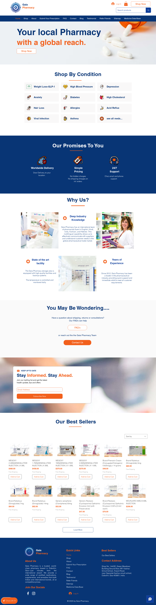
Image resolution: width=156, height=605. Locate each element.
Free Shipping (13, 472)
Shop (68, 558)
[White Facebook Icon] (28, 593)
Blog (68, 574)
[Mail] (18, 370)
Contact (69, 571)
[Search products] (148, 10)
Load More (78, 530)
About (68, 561)
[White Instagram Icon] (34, 593)
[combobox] (136, 436)
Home (68, 555)
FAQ (68, 568)
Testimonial (70, 577)
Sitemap (69, 584)
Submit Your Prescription (76, 564)
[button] (126, 3)
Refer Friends (71, 580)
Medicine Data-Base (74, 587)
